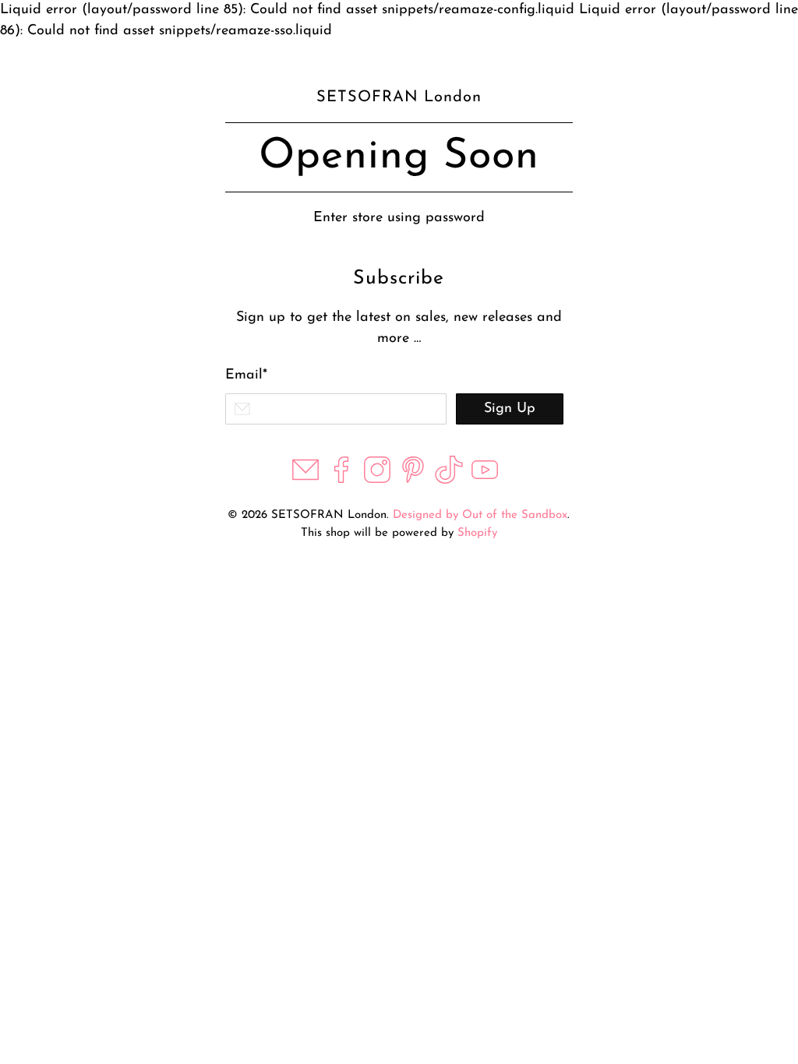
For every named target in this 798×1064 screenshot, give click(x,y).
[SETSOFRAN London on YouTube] (485, 481)
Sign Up (509, 409)
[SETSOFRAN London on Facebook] (341, 481)
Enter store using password (399, 218)
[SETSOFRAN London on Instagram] (377, 481)
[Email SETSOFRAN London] (305, 481)
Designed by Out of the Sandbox (480, 515)
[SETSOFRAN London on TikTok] (449, 481)
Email (246, 375)
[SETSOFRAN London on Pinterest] (413, 481)
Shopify (477, 533)
